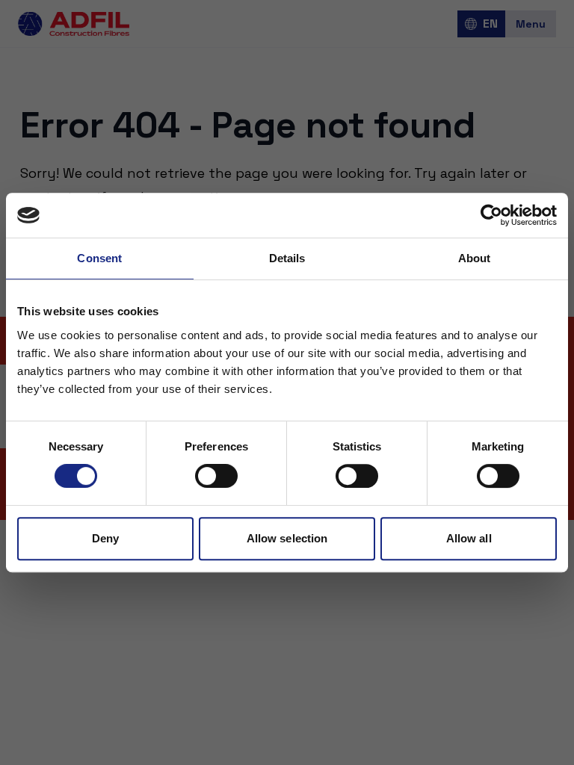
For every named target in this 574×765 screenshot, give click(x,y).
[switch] (216, 476)
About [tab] (474, 258)
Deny (105, 538)
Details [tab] (287, 258)
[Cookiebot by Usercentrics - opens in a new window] (491, 215)
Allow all (469, 538)
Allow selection (287, 538)
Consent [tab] (99, 258)
